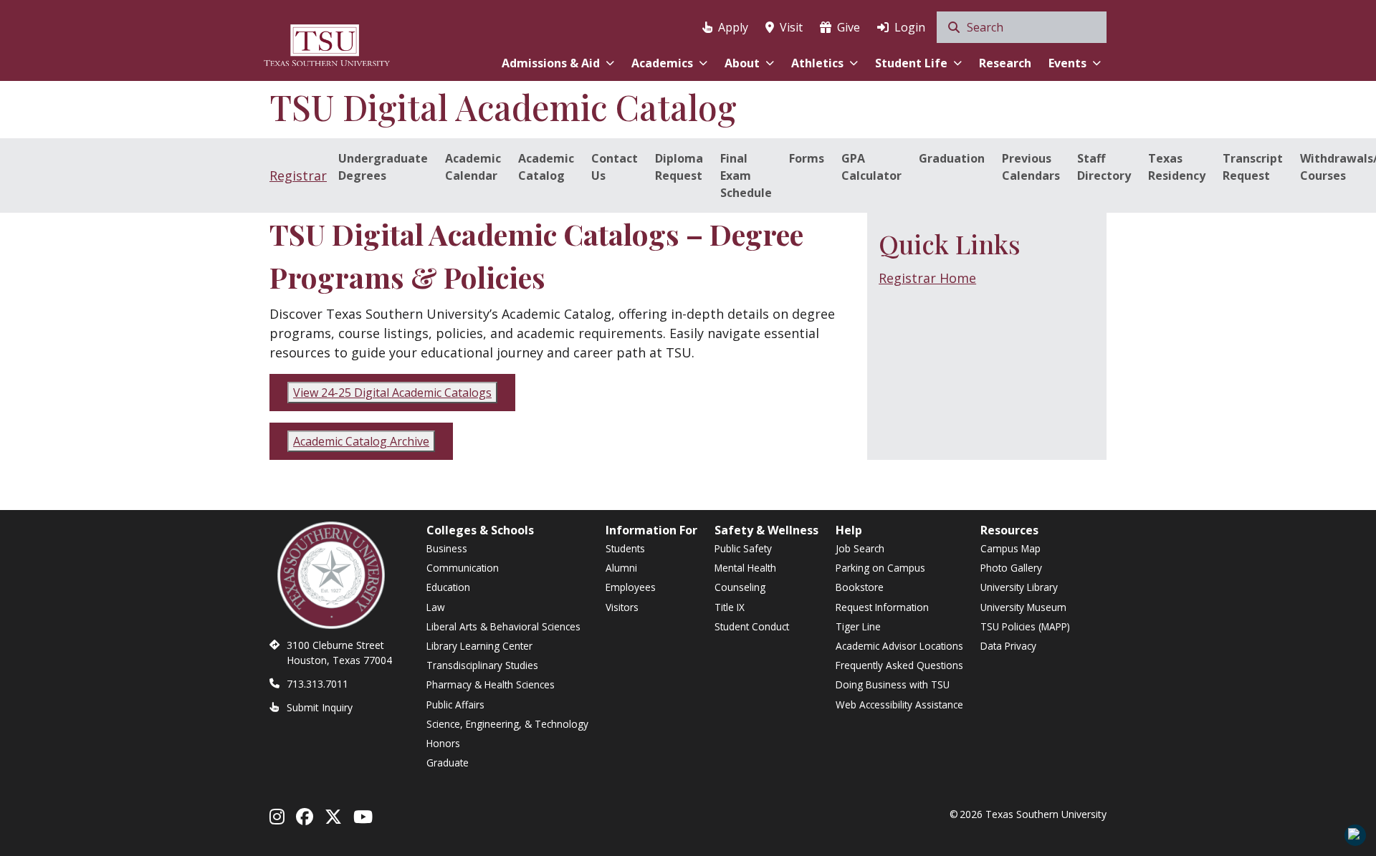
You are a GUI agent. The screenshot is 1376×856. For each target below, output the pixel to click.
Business (446, 548)
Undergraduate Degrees (383, 166)
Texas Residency (1176, 166)
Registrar (298, 175)
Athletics (817, 63)
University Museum (1023, 607)
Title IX (730, 607)
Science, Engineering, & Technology (507, 724)
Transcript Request (1253, 166)
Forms (806, 158)
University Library (1019, 587)
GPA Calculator (871, 166)
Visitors (622, 607)
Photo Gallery (1011, 567)
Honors (443, 743)
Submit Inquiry (320, 707)
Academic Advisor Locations (899, 646)
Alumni (621, 567)
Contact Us (614, 166)
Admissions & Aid (551, 63)
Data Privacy (1008, 646)
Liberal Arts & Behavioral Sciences (503, 626)
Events (1067, 63)
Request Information (882, 607)
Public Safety (743, 548)
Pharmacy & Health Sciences (490, 684)
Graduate (447, 762)
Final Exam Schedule (746, 175)
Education (448, 587)
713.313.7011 (317, 684)
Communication (462, 567)
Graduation (952, 158)
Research (1005, 63)
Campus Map (1010, 548)
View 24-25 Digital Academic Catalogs (392, 392)
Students (625, 548)
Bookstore (860, 587)
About (742, 63)
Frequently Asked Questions (899, 665)
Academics (662, 63)
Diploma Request (679, 166)
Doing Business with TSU (893, 684)
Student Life (911, 63)
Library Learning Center (479, 646)
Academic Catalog (546, 166)
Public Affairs (455, 704)
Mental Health (745, 567)
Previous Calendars (1031, 166)
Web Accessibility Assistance (899, 704)
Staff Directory (1104, 166)
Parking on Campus (880, 567)
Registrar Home (927, 278)
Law (435, 607)
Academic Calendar (473, 166)
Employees (631, 587)
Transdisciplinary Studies (482, 665)
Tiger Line (858, 626)
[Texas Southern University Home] (327, 43)
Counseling (740, 587)
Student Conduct (752, 626)
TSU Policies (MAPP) (1025, 626)
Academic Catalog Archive (361, 441)
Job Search (860, 548)
